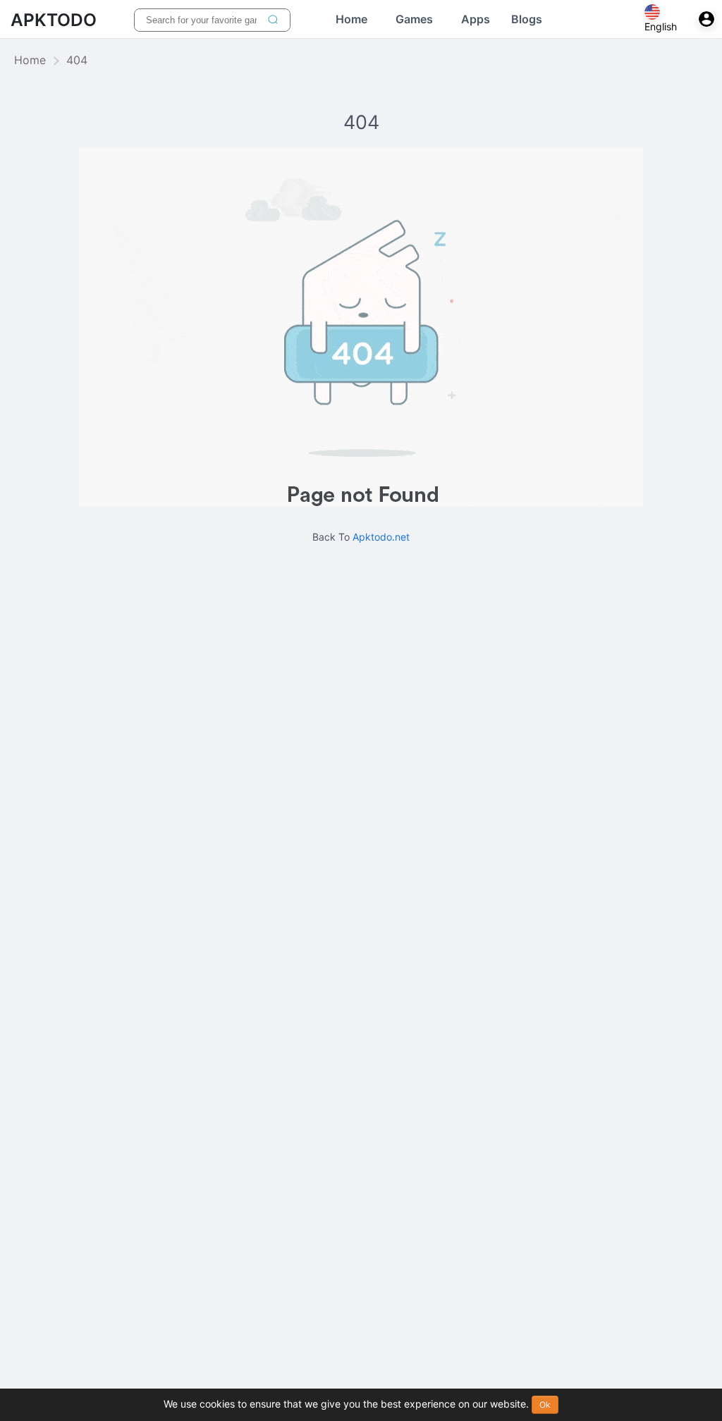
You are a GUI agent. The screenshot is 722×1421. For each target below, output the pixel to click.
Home (30, 61)
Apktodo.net (381, 537)
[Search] (273, 20)
